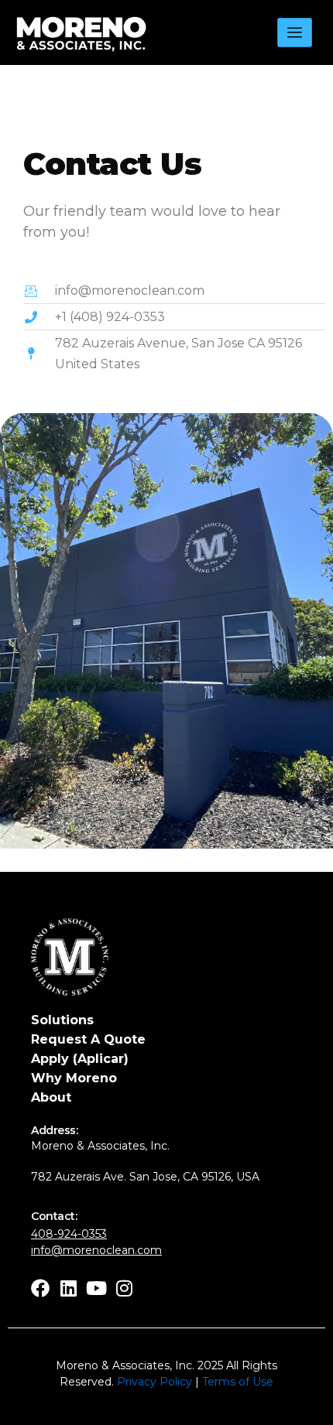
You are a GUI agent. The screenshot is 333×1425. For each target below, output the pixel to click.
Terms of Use (237, 1382)
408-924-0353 (69, 1234)
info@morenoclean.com (96, 1250)
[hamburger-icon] (294, 33)
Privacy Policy (154, 1382)
